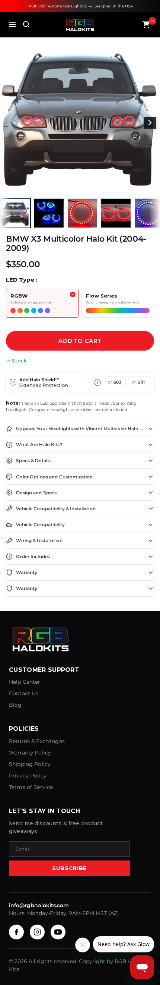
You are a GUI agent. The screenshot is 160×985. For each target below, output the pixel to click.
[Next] (150, 123)
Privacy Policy (28, 775)
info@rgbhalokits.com (39, 905)
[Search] (26, 24)
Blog (15, 705)
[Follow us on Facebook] (16, 932)
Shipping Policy (30, 764)
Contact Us (24, 693)
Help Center (25, 682)
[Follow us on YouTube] (58, 932)
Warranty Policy (30, 752)
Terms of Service (31, 787)
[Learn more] (97, 382)
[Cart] (146, 24)
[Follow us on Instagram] (37, 932)
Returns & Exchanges (37, 741)
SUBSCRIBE (69, 868)
